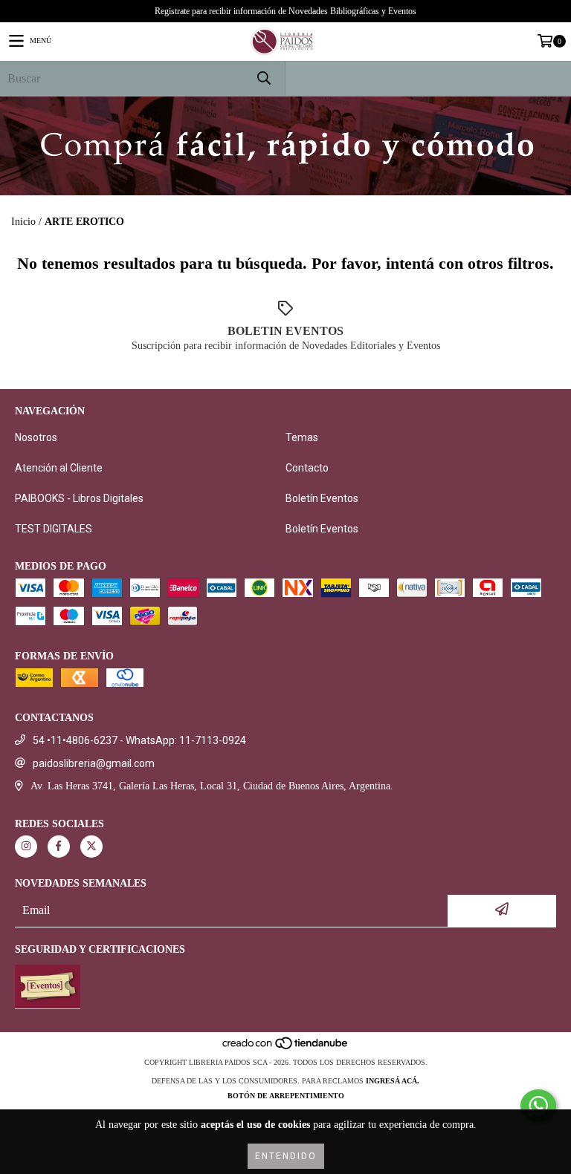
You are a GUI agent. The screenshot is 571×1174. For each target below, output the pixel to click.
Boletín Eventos (322, 498)
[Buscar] (263, 78)
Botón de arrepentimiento (286, 1096)
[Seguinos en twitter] (91, 846)
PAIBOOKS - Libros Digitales (79, 498)
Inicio (23, 221)
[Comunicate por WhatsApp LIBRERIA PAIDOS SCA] (538, 1105)
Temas (302, 437)
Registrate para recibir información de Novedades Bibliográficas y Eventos (285, 11)
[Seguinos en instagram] (26, 846)
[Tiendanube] (286, 1047)
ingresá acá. (392, 1081)
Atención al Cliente (59, 468)
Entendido (286, 1156)
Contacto (307, 468)
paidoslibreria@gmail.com (94, 763)
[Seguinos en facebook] (59, 846)
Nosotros (36, 437)
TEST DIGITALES (53, 529)
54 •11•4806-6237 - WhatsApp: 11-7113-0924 (139, 740)
